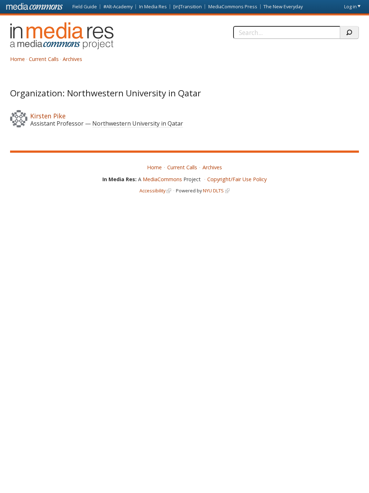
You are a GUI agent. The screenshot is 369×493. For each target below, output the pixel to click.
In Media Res (153, 6)
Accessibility (152, 190)
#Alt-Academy (118, 6)
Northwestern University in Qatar (137, 123)
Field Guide (84, 6)
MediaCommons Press (232, 6)
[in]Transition (187, 6)
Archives (72, 59)
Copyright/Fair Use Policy (237, 179)
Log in (350, 6)
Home (17, 59)
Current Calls (44, 59)
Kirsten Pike (48, 116)
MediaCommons (162, 179)
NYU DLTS (213, 190)
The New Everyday (283, 6)
